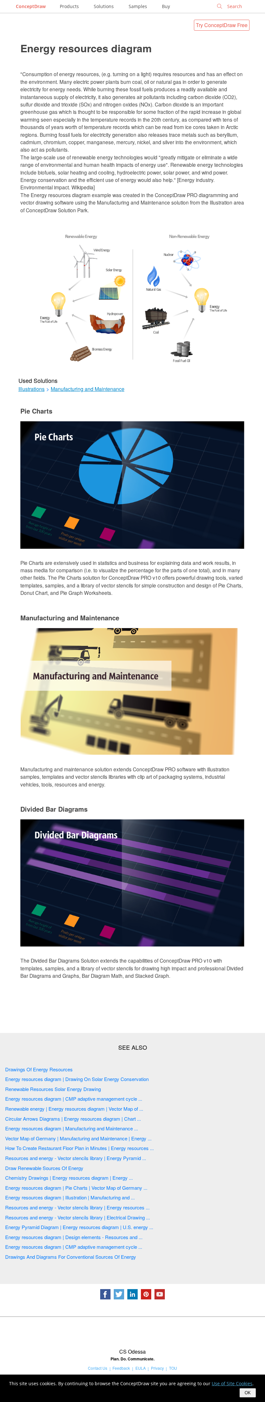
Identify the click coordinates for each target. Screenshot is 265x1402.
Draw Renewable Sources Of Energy (44, 1168)
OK (248, 1392)
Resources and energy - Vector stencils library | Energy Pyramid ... (75, 1158)
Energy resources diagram (86, 48)
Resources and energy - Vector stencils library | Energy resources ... (77, 1207)
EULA (140, 1368)
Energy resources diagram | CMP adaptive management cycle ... (73, 1098)
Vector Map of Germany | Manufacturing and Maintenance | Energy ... (78, 1138)
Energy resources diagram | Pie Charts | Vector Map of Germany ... (76, 1187)
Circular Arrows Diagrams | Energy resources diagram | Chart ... (73, 1118)
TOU (173, 1368)
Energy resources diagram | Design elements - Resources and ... (74, 1237)
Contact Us (97, 1368)
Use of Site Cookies (232, 1383)
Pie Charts (36, 411)
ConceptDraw (31, 6)
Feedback (121, 1368)
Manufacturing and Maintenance (87, 389)
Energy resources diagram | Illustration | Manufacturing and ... (70, 1197)
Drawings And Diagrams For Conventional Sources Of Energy (70, 1256)
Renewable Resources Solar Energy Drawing (53, 1089)
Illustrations (31, 389)
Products (69, 6)
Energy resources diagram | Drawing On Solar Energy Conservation (77, 1079)
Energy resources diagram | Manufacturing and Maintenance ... (71, 1128)
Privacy (157, 1368)
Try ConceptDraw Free (222, 25)
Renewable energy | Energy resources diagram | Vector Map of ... (74, 1108)
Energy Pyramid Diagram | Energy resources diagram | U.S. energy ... (79, 1227)
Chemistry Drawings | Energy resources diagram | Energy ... (69, 1177)
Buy (166, 6)
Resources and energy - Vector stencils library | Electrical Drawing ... (77, 1217)
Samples (138, 6)
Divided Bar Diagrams (54, 809)
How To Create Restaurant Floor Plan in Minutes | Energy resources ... (79, 1148)
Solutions (104, 6)
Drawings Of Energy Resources (39, 1069)
